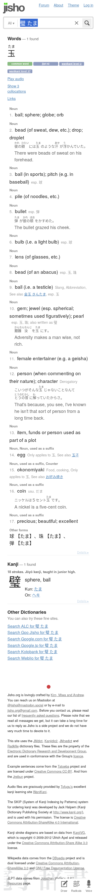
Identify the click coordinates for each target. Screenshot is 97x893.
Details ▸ (83, 552)
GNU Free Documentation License (60, 868)
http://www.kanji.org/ (67, 812)
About (58, 4)
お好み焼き (54, 476)
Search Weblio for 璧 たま (30, 658)
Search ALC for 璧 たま (27, 626)
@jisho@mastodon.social (25, 705)
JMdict (38, 740)
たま (38, 589)
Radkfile (13, 746)
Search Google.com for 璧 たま (34, 639)
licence (78, 756)
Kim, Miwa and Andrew (67, 694)
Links (11, 98)
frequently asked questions (40, 715)
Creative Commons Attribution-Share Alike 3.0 (55, 842)
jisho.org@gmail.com (22, 710)
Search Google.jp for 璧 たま (32, 645)
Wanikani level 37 (20, 71)
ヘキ (36, 595)
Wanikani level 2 (72, 63)
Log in (88, 4)
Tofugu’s (67, 786)
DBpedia (58, 858)
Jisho (14, 8)
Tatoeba (63, 766)
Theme (73, 4)
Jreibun (18, 776)
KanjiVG (79, 832)
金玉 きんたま (35, 294)
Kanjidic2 (51, 740)
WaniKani (40, 791)
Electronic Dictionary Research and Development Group (46, 751)
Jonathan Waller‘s (53, 878)
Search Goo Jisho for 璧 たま (32, 632)
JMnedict (65, 740)
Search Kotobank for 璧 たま (32, 651)
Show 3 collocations (16, 88)
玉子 (75, 454)
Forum (44, 4)
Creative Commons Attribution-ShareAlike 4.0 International (46, 820)
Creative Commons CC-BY (53, 771)
